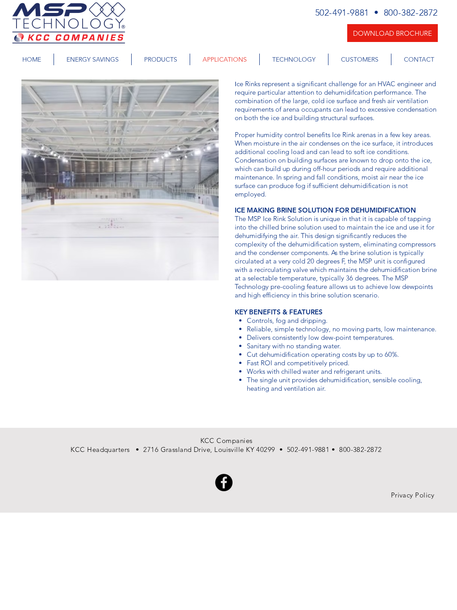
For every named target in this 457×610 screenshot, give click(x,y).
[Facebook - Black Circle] (224, 482)
